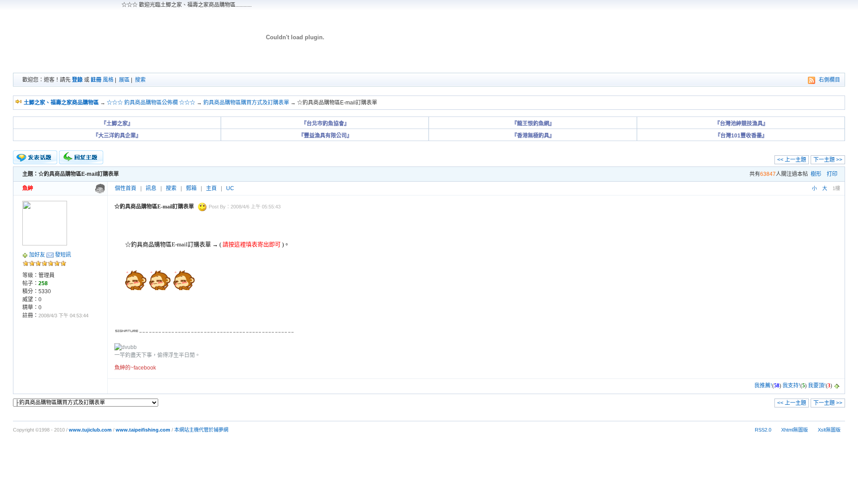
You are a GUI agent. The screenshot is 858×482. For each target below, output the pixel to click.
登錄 (77, 80)
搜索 (140, 80)
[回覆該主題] (81, 157)
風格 (108, 80)
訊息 (151, 188)
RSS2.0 (763, 429)
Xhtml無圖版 (794, 429)
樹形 (816, 174)
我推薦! (763, 385)
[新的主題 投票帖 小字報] (35, 157)
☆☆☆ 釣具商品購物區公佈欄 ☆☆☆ (151, 103)
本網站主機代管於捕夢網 (201, 429)
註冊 (96, 80)
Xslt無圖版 (829, 429)
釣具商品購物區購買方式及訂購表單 (246, 103)
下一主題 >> (827, 160)
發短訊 (63, 255)
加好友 (37, 255)
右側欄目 (829, 80)
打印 (832, 174)
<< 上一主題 (791, 160)
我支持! (791, 385)
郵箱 (191, 188)
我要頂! (817, 385)
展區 (124, 80)
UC (230, 188)
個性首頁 (125, 188)
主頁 (211, 188)
